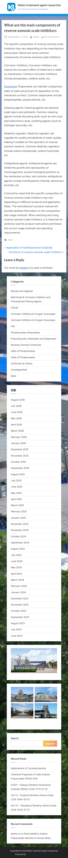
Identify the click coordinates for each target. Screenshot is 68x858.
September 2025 (20, 468)
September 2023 (20, 617)
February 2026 (19, 437)
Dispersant (10, 86)
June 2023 (16, 635)
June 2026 (16, 412)
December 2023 (19, 598)
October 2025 (18, 461)
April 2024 (16, 573)
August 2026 (18, 399)
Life (13, 326)
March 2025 (17, 505)
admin (36, 36)
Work (10, 240)
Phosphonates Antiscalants (25, 332)
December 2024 (19, 523)
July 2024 (16, 555)
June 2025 (16, 486)
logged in (24, 267)
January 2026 (18, 443)
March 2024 (17, 579)
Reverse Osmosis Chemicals (26, 344)
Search (15, 738)
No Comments (51, 37)
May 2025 (16, 492)
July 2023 (16, 629)
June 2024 (16, 561)
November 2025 (20, 455)
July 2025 (16, 480)
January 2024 (18, 592)
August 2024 (18, 548)
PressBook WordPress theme (40, 854)
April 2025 (16, 499)
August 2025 (18, 474)
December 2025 (19, 449)
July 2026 (16, 405)
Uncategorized (19, 369)
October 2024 (18, 536)
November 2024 (20, 530)
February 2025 (19, 511)
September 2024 (20, 542)
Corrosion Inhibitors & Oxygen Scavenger (33, 313)
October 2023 (18, 610)
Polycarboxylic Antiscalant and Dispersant (33, 338)
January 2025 (18, 517)
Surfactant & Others (21, 363)
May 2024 (16, 567)
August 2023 (18, 623)
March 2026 (17, 430)
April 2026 (16, 424)
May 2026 (16, 418)
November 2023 (20, 604)
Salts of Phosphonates (23, 351)
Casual (14, 307)
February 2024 (19, 586)
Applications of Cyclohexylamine (28, 768)
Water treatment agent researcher (39, 5)
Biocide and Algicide (22, 291)
